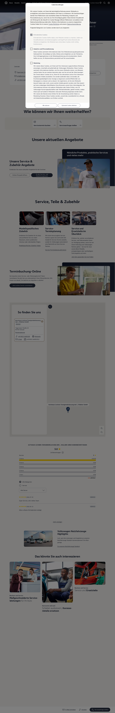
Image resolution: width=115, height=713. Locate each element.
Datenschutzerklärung (74, 24)
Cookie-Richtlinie (54, 24)
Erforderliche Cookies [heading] (40, 35)
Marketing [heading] (37, 63)
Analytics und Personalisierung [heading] (44, 49)
